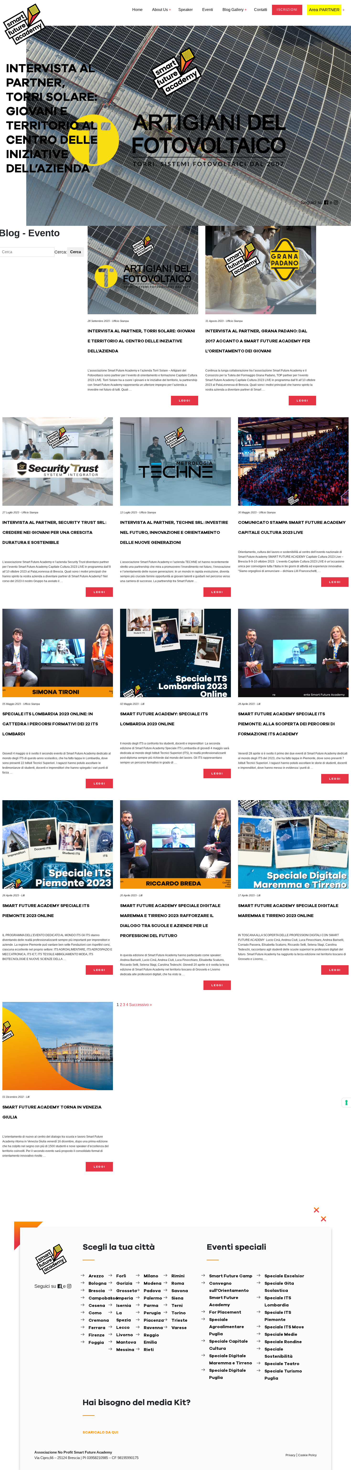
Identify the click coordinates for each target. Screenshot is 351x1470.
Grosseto (125, 1291)
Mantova (125, 1342)
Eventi (207, 10)
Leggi (185, 400)
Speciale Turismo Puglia (283, 1375)
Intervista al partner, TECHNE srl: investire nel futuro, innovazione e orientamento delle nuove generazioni (174, 533)
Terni (177, 1306)
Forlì (121, 1276)
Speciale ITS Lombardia (278, 1301)
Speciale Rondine (283, 1342)
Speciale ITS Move (284, 1327)
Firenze (97, 1335)
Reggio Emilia (151, 1339)
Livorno (124, 1335)
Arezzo (96, 1276)
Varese (179, 1328)
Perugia (152, 1313)
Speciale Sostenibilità (278, 1353)
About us (160, 10)
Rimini (178, 1276)
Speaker (185, 10)
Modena (152, 1283)
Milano (151, 1276)
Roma (177, 1283)
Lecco (123, 1328)
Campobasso (98, 1298)
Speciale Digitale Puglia (227, 1374)
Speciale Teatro (282, 1364)
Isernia (123, 1306)
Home (137, 10)
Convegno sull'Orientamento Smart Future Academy (229, 1294)
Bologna (97, 1283)
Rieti (149, 1350)
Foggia (96, 1343)
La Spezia (123, 1316)
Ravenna (153, 1328)
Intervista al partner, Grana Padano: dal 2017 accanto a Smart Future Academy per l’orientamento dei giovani (257, 341)
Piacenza (153, 1320)
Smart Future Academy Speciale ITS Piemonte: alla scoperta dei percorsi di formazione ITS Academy (286, 724)
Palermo (153, 1298)
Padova (152, 1291)
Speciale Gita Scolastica (279, 1287)
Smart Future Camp (230, 1276)
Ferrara (97, 1328)
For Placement (225, 1312)
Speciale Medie (281, 1334)
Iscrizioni (287, 9)
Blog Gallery (233, 10)
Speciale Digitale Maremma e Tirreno (230, 1359)
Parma (151, 1306)
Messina (125, 1350)
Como (95, 1313)
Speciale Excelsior (284, 1276)
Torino (178, 1313)
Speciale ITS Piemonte (278, 1316)
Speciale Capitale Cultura (228, 1345)
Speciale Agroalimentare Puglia (226, 1327)
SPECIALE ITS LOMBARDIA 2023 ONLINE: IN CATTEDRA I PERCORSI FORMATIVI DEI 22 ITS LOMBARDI (50, 724)
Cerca (75, 252)
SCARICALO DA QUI (100, 1432)
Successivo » (140, 1005)
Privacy (291, 1455)
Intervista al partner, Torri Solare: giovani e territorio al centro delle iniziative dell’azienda (141, 341)
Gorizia (124, 1283)
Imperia (124, 1298)
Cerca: (60, 252)
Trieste (179, 1320)
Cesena (97, 1306)
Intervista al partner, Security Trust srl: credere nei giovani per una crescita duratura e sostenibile (54, 533)
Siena (177, 1298)
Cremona (98, 1320)
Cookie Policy (307, 1455)
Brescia (97, 1291)
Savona (179, 1291)
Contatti (260, 10)
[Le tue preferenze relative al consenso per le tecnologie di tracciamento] (346, 1102)
